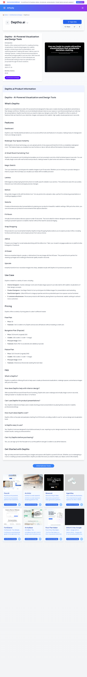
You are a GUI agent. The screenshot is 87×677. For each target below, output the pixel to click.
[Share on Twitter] (74, 27)
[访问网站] (19, 504)
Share (68, 27)
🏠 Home (5, 15)
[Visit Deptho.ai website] (64, 57)
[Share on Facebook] (79, 27)
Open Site (73, 22)
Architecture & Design (16, 15)
